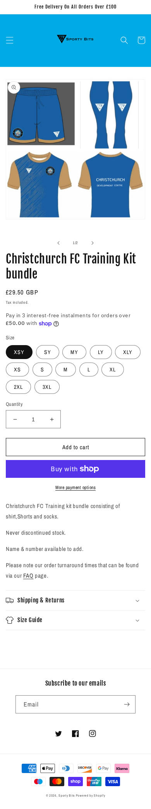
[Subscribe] (126, 704)
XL (113, 369)
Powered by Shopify (90, 795)
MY (74, 352)
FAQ (28, 575)
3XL (47, 386)
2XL (18, 386)
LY (101, 352)
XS (17, 369)
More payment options (75, 487)
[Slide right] (92, 242)
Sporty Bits (66, 795)
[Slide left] (58, 242)
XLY (127, 352)
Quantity (14, 404)
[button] (9, 40)
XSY (19, 352)
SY (47, 352)
